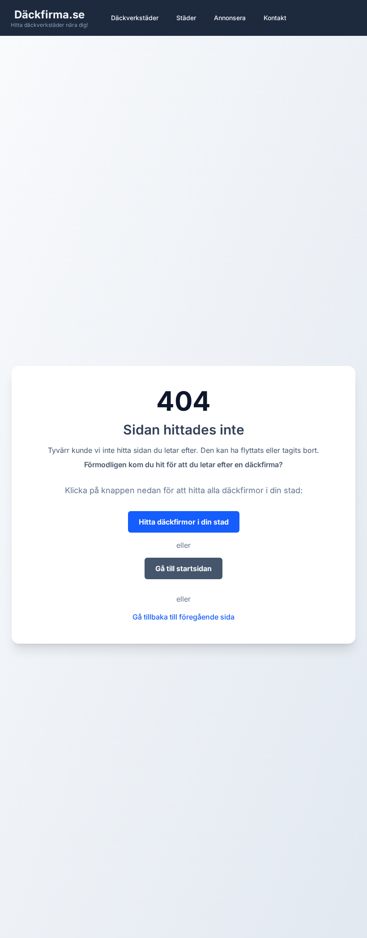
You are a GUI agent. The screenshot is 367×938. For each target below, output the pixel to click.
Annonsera (230, 18)
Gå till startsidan (183, 568)
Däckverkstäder (134, 18)
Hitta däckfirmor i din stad (184, 521)
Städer (186, 18)
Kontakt (275, 18)
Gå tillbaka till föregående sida (183, 616)
